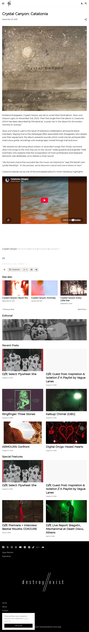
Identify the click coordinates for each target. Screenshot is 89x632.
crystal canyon (6, 264)
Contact (5, 611)
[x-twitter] (8, 547)
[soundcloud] (42, 547)
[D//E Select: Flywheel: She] (22, 360)
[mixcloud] (37, 547)
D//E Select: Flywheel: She (19, 374)
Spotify (33, 249)
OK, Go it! (18, 626)
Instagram (54, 249)
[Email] (31, 270)
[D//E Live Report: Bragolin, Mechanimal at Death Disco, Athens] (66, 511)
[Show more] (36, 270)
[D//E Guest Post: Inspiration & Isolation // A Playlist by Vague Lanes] (66, 360)
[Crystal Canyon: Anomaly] (44, 288)
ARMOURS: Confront (16, 446)
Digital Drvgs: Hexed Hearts (64, 446)
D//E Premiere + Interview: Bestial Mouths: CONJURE (19, 527)
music (14, 264)
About (4, 607)
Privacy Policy (7, 615)
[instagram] (12, 547)
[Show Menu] (3, 3)
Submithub (6, 556)
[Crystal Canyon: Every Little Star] (73, 288)
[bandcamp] (25, 547)
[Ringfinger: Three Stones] (22, 400)
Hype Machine (7, 552)
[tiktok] (33, 547)
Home (4, 603)
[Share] (85, 19)
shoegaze (21, 264)
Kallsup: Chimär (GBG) (60, 414)
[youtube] (20, 547)
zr (25, 264)
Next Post (82, 309)
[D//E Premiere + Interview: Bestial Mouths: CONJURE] (22, 511)
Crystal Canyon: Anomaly (43, 298)
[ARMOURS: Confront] (22, 433)
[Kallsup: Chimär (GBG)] (66, 400)
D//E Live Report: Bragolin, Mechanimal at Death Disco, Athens (65, 529)
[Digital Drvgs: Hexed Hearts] (66, 433)
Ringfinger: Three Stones (18, 414)
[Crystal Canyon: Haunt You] (15, 288)
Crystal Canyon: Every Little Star (71, 299)
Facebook (43, 249)
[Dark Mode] (82, 3)
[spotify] (29, 547)
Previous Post (8, 309)
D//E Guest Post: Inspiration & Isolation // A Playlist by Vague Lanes (66, 377)
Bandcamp (22, 249)
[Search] (86, 3)
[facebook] (3, 547)
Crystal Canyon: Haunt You (15, 298)
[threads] (16, 547)
